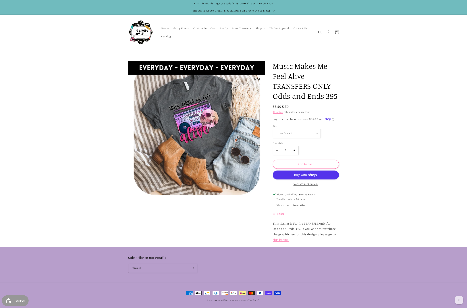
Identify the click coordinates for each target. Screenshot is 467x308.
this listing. (281, 240)
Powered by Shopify (250, 300)
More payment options (306, 184)
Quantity (278, 142)
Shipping (278, 112)
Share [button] (280, 213)
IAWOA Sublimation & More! (227, 300)
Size (275, 126)
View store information (291, 205)
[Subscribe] (192, 268)
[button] (260, 28)
